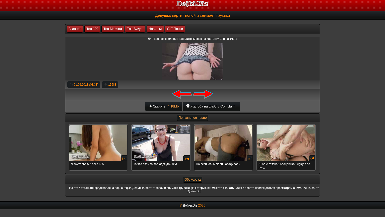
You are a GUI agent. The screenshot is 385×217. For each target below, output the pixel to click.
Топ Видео (135, 29)
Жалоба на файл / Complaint (212, 106)
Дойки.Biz (190, 205)
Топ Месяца (112, 29)
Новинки (155, 29)
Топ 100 (92, 29)
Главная (75, 29)
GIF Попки (175, 29)
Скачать (165, 106)
